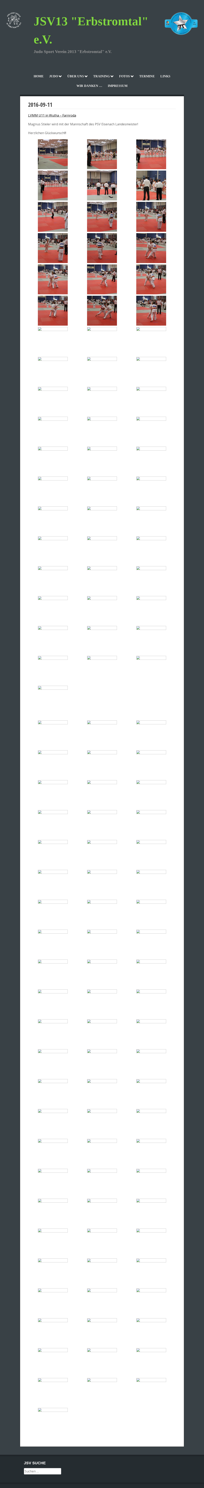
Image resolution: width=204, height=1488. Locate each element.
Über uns (75, 76)
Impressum (118, 85)
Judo (53, 76)
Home (39, 76)
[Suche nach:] (42, 1471)
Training (101, 76)
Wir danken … (89, 85)
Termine (147, 76)
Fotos (124, 76)
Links (165, 76)
